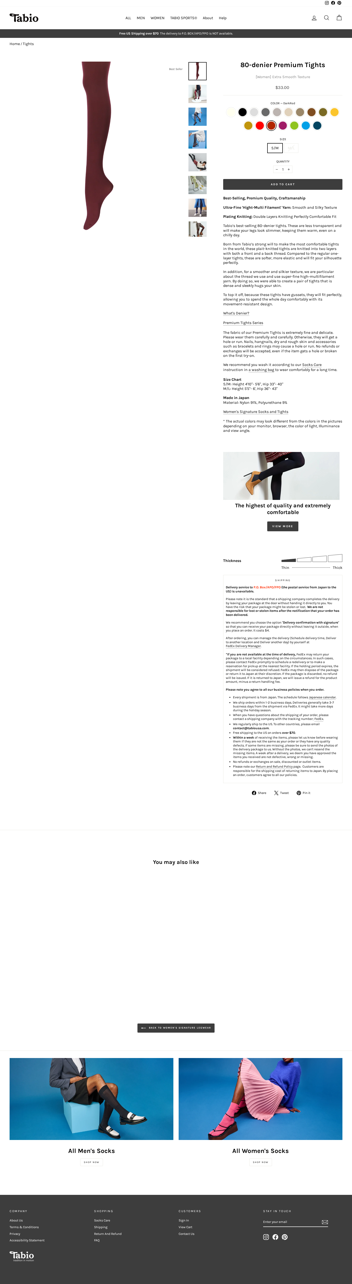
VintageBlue (317, 125)
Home (15, 43)
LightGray (254, 112)
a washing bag (261, 369)
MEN (141, 18)
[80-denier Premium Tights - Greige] (38, 945)
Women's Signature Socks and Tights (255, 411)
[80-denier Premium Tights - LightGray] (25, 945)
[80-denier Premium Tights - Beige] (45, 945)
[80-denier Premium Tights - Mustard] (13, 951)
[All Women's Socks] (260, 1099)
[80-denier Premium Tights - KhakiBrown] (64, 945)
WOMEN (158, 18)
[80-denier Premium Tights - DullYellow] (19, 951)
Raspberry (283, 125)
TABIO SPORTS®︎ (183, 18)
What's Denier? (236, 313)
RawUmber (300, 112)
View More (282, 526)
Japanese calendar (322, 697)
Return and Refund (108, 1234)
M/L (291, 148)
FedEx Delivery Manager (243, 646)
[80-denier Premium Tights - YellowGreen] (45, 951)
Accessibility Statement (27, 1240)
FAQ (97, 1240)
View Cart (185, 1227)
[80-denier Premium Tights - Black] (19, 945)
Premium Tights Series (243, 322)
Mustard (334, 112)
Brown (311, 112)
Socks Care (312, 364)
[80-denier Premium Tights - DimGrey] (32, 945)
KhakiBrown (323, 112)
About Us (16, 1220)
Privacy (15, 1234)
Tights (28, 43)
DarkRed (271, 125)
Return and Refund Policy (274, 766)
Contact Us (186, 1234)
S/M (275, 148)
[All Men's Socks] (91, 1099)
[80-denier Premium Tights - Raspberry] (38, 951)
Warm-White (231, 112)
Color (283, 103)
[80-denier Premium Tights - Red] (25, 951)
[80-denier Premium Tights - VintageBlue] (58, 951)
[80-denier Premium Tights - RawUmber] (51, 945)
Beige (288, 112)
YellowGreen (294, 125)
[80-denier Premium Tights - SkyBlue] (51, 951)
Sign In (184, 1220)
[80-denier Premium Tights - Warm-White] (13, 945)
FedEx (318, 719)
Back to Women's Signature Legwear (179, 1027)
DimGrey (265, 112)
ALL (128, 18)
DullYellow (248, 125)
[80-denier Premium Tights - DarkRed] (32, 951)
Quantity (283, 161)
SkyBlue (306, 125)
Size (283, 139)
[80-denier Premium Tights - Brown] (58, 945)
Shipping (101, 1227)
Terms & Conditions (24, 1227)
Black (242, 112)
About (208, 18)
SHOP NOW (91, 1162)
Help (223, 18)
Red (260, 125)
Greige (277, 112)
